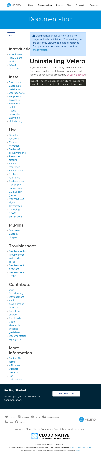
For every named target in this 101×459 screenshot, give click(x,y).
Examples (14, 118)
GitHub (22, 422)
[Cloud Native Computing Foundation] (50, 436)
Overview (14, 230)
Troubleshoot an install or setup (16, 258)
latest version (40, 50)
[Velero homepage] (14, 5)
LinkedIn (25, 417)
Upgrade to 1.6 (17, 93)
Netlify (78, 450)
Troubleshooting (18, 251)
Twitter (12, 417)
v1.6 (10, 35)
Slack (38, 417)
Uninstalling (15, 121)
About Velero (16, 54)
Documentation (45, 5)
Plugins (59, 5)
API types (14, 365)
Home (30, 5)
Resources (94, 5)
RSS (11, 422)
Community (80, 5)
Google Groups (53, 417)
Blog (69, 5)
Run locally (15, 318)
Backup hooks (17, 171)
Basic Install (15, 82)
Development (16, 297)
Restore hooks (17, 181)
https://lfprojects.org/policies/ (80, 447)
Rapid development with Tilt (16, 304)
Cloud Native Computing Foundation (46, 429)
